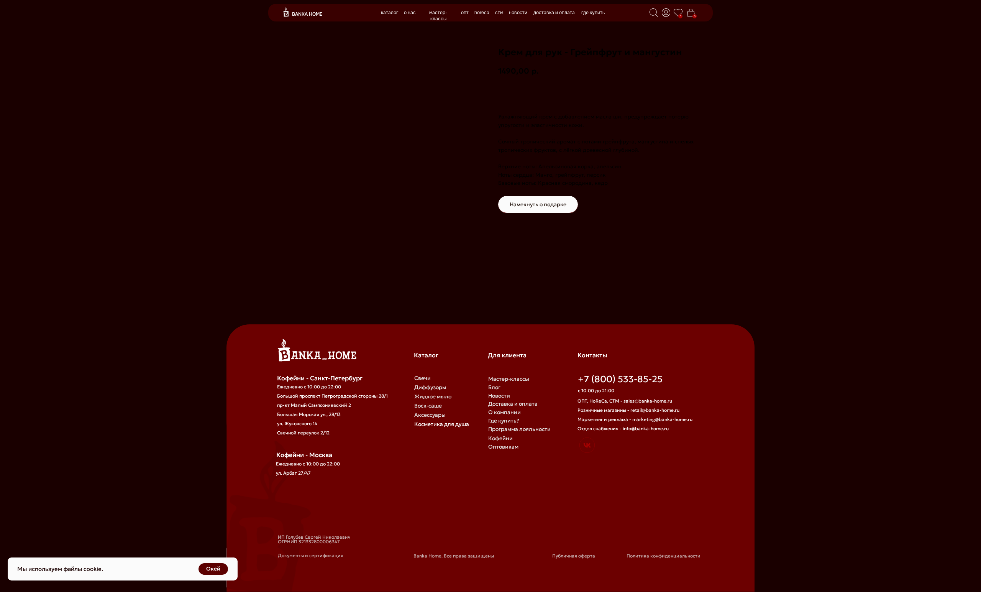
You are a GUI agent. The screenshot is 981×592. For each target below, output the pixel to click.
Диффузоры (430, 387)
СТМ (494, 472)
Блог (494, 387)
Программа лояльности (519, 429)
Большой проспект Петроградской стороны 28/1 (332, 396)
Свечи (422, 378)
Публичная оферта (573, 556)
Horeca (497, 463)
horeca (481, 13)
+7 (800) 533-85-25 (620, 379)
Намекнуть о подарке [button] (538, 204)
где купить (593, 13)
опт (465, 13)
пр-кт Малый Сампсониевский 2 (314, 405)
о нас (410, 13)
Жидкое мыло (432, 396)
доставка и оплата (554, 13)
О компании (504, 412)
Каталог (426, 355)
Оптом (497, 455)
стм (499, 13)
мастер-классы (438, 16)
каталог (389, 13)
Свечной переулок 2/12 (303, 433)
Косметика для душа (441, 424)
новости (518, 13)
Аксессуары (430, 414)
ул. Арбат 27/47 (293, 473)
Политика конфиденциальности (663, 556)
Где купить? (503, 420)
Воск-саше (428, 405)
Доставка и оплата (513, 403)
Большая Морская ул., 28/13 (309, 414)
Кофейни (500, 438)
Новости (499, 395)
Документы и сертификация (310, 555)
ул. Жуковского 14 (297, 423)
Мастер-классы (508, 378)
